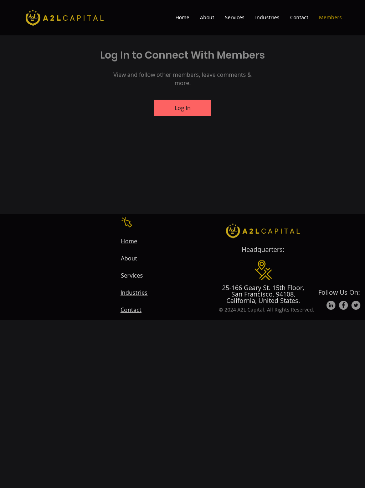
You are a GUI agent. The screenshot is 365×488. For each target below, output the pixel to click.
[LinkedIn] (331, 305)
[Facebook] (343, 305)
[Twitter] (355, 305)
